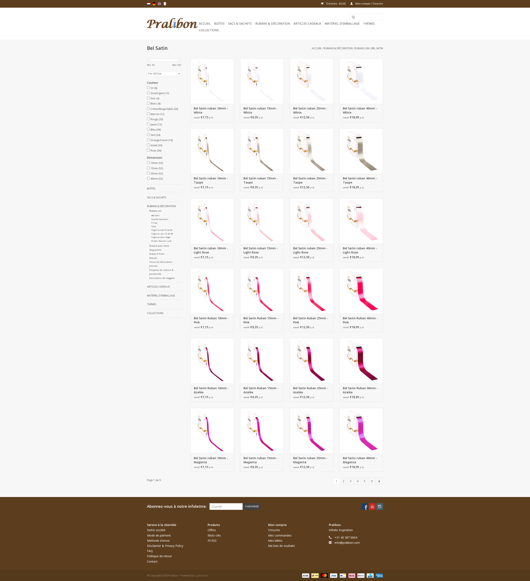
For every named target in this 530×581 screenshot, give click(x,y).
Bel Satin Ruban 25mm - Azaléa (310, 390)
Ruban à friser (157, 253)
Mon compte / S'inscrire (369, 3)
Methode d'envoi (158, 541)
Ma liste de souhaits (281, 546)
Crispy (154, 222)
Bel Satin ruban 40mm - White (360, 110)
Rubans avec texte (159, 245)
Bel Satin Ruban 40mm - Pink (360, 320)
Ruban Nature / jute (161, 241)
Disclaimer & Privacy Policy (165, 546)
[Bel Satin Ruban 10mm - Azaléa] (212, 361)
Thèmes (369, 23)
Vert (155, 135)
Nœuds (153, 257)
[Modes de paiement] (305, 575)
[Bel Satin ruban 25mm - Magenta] (311, 431)
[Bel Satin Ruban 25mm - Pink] (311, 291)
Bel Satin (377, 48)
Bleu (156, 129)
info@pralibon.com (347, 543)
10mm (157, 163)
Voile (153, 226)
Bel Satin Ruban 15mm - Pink (260, 320)
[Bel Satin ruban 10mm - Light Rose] (212, 221)
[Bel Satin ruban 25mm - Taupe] (311, 151)
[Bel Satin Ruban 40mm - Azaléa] (361, 361)
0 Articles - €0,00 (336, 3)
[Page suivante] (379, 481)
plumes (153, 265)
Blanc (155, 103)
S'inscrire (274, 530)
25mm (157, 173)
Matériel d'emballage (342, 23)
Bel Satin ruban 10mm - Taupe (211, 180)
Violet (156, 145)
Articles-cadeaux (307, 23)
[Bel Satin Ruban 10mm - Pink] (212, 291)
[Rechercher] (352, 17)
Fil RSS (212, 541)
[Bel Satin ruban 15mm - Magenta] (262, 431)
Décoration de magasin (162, 278)
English (159, 3)
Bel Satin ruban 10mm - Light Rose (211, 250)
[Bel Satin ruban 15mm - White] (262, 81)
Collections (209, 30)
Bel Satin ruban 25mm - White (310, 110)
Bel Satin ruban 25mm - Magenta (310, 460)
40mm (157, 178)
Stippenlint (155, 249)
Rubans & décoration (272, 23)
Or (154, 88)
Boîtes (219, 23)
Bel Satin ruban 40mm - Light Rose (360, 250)
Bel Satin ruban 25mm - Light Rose (310, 250)
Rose (156, 150)
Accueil (205, 23)
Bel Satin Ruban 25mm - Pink (310, 320)
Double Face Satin (159, 219)
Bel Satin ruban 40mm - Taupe (360, 180)
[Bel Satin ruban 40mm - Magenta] (361, 431)
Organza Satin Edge (160, 237)
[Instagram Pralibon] (379, 506)
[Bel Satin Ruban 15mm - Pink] (262, 291)
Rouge (157, 119)
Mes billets (275, 541)
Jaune (156, 124)
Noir (155, 98)
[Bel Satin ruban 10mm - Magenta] (212, 431)
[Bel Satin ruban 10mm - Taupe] (212, 151)
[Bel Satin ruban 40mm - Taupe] (361, 151)
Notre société (156, 530)
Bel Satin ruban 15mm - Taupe (260, 180)
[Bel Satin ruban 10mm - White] (212, 81)
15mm (157, 168)
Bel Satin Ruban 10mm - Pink (211, 320)
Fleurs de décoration (160, 261)
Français (164, 3)
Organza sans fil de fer (162, 233)
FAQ (150, 551)
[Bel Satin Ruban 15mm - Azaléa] (262, 361)
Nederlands (148, 3)
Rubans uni (362, 48)
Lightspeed (201, 575)
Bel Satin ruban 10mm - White (211, 110)
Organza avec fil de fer (162, 230)
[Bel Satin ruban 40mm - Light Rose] (361, 221)
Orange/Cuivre (162, 140)
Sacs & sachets (240, 23)
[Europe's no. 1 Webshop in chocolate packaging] (172, 23)
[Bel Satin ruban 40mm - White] (361, 81)
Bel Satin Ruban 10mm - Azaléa (211, 390)
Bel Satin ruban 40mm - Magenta (360, 460)
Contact (152, 561)
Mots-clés (214, 535)
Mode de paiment (159, 535)
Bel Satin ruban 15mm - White (260, 110)
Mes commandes (280, 535)
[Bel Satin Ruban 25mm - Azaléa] (311, 361)
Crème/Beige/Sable (164, 109)
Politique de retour (159, 556)
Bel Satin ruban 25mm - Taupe (310, 180)
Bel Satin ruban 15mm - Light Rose (260, 250)
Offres (212, 530)
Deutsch (154, 3)
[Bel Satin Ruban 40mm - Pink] (361, 291)
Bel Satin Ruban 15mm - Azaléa (260, 390)
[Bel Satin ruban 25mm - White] (311, 81)
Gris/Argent (160, 93)
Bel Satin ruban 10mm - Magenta (211, 460)
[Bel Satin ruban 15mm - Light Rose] (262, 221)
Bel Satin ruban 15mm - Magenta (260, 460)
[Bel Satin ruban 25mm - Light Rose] (311, 221)
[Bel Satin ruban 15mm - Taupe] (262, 151)
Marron (157, 114)
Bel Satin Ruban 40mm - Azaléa (360, 390)
